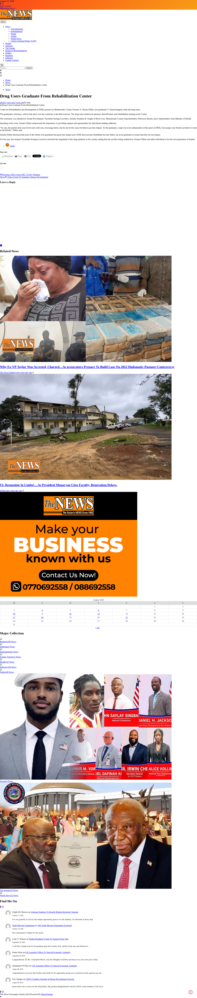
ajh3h (2, 102)
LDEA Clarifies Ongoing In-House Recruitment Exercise (50, 979)
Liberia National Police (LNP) (23, 41)
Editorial (9, 58)
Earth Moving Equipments (23, 925)
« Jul (97, 628)
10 (14, 614)
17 (14, 617)
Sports (13, 34)
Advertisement (17, 29)
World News (16, 38)
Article (13, 36)
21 (127, 617)
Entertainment (17, 31)
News (7, 26)
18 (42, 617)
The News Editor (7, 372)
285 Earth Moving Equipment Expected (55, 925)
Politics (8, 53)
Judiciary (9, 46)
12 (70, 614)
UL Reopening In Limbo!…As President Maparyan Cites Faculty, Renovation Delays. (58, 485)
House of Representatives (16, 51)
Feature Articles (12, 60)
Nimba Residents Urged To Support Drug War (48, 939)
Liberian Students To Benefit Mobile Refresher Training (54, 912)
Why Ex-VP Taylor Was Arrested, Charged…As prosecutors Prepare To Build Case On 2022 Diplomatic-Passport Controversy (87, 367)
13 (98, 614)
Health (8, 43)
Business (9, 55)
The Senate (10, 48)
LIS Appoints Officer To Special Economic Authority (47, 952)
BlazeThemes (47, 994)
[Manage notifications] (191, 992)
